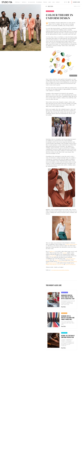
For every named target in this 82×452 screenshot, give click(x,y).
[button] (17, 2)
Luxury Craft (64, 313)
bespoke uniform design (71, 244)
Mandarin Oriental (52, 262)
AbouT (50, 2)
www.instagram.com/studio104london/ (60, 270)
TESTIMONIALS (39, 2)
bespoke (65, 252)
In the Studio (64, 332)
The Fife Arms (60, 264)
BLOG (54, 2)
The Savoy (65, 261)
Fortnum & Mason (72, 261)
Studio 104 (52, 251)
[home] (7, 2)
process (45, 2)
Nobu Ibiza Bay (53, 264)
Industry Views (64, 292)
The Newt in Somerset (70, 264)
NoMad (47, 264)
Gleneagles (60, 261)
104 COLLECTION (31, 2)
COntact (58, 2)
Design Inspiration (50, 11)
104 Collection (52, 255)
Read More (63, 306)
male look (57, 260)
